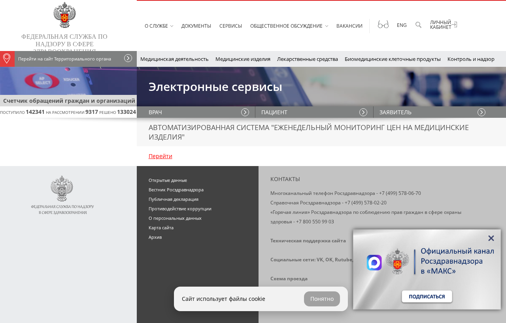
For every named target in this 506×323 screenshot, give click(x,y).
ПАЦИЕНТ (274, 112)
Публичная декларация (173, 199)
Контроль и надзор (471, 58)
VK (320, 259)
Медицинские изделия (242, 58)
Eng (402, 25)
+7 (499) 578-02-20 (366, 202)
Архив (155, 237)
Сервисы (230, 26)
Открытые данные (168, 180)
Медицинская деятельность (174, 58)
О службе (156, 26)
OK (328, 259)
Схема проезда (289, 278)
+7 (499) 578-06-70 (400, 193)
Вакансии (349, 26)
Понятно (322, 298)
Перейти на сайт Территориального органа (64, 59)
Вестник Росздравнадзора (176, 190)
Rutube (343, 259)
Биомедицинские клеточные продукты (393, 58)
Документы (196, 26)
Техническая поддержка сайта (308, 240)
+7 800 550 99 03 (315, 221)
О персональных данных (175, 218)
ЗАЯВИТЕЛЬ (396, 112)
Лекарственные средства (307, 58)
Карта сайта (161, 227)
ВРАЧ (155, 112)
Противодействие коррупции (180, 209)
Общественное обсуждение (286, 26)
